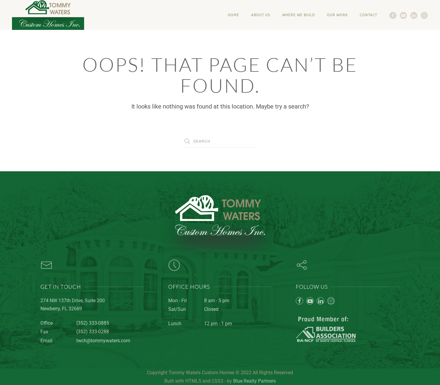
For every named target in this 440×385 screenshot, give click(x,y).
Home (233, 15)
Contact (368, 15)
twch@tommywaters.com (103, 340)
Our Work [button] (337, 15)
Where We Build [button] (298, 15)
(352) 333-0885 (92, 323)
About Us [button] (260, 15)
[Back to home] (48, 15)
